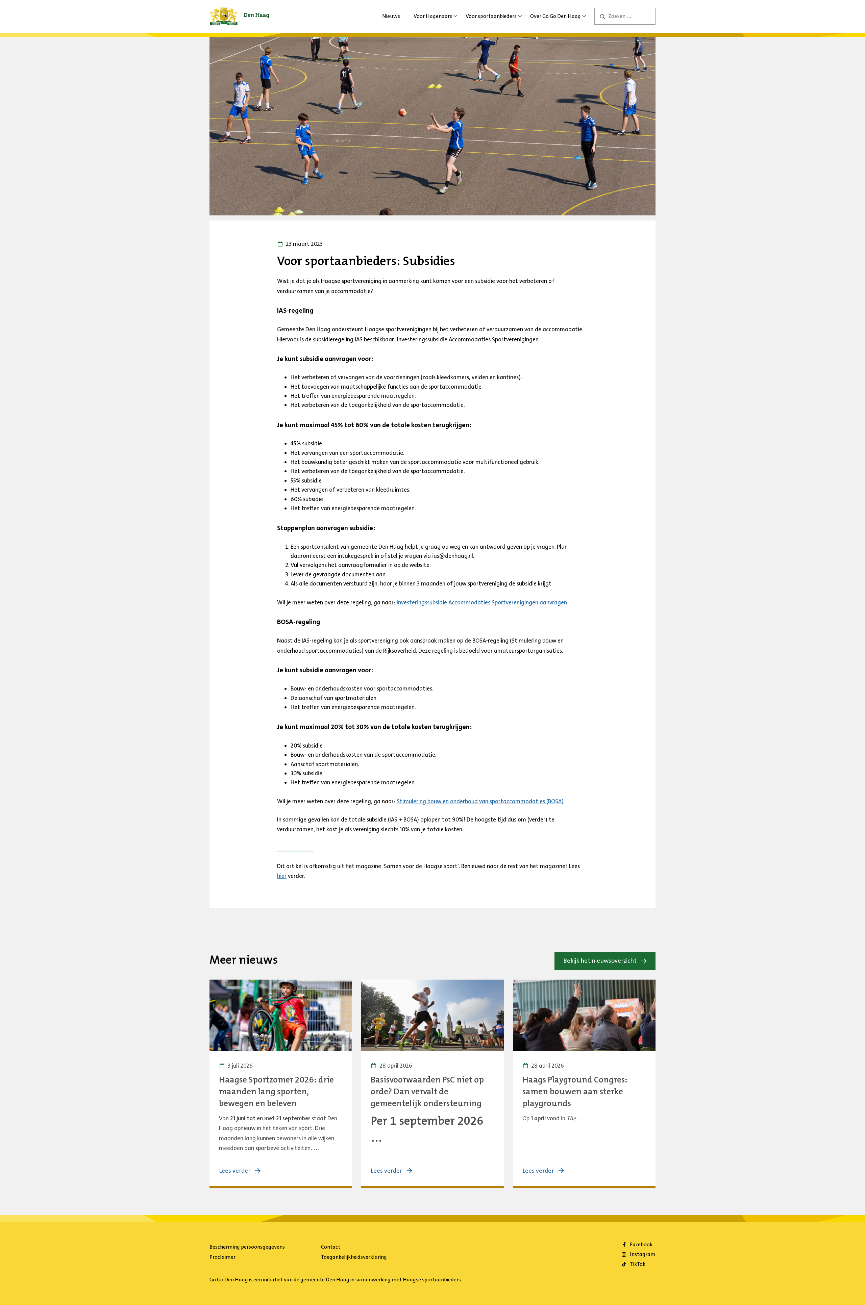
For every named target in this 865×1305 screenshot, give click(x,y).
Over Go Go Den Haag (555, 16)
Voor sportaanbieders (491, 16)
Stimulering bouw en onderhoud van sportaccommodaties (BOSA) (480, 801)
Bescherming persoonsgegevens (247, 1246)
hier (282, 876)
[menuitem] (391, 16)
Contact (330, 1246)
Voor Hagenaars (433, 16)
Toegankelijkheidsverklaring (354, 1256)
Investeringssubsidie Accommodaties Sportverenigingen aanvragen (482, 602)
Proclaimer (222, 1256)
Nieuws (391, 16)
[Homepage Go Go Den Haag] (239, 11)
